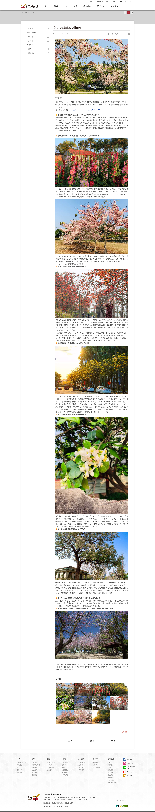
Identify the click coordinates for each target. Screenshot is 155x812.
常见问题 (110, 775)
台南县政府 (100, 1)
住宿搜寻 (65, 762)
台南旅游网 (30, 6)
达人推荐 (31, 12)
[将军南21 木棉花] (83, 689)
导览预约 (110, 772)
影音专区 (95, 765)
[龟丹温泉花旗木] (83, 717)
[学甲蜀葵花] (101, 689)
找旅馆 (64, 765)
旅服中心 (110, 762)
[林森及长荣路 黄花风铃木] (101, 717)
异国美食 (80, 767)
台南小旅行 (31, 53)
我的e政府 (117, 806)
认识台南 (30, 29)
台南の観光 (130, 763)
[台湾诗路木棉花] (119, 703)
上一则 (70, 741)
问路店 (110, 767)
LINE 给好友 (116, 34)
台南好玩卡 (31, 49)
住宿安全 (65, 772)
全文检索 (107, 1)
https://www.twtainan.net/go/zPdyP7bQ (85, 110)
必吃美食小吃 (82, 762)
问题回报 (128, 34)
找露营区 (65, 770)
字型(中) (128, 12)
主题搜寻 (49, 770)
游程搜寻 (30, 37)
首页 (22, 12)
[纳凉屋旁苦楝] (101, 703)
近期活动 (19, 767)
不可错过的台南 (21, 762)
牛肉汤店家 (81, 770)
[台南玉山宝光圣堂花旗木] (65, 689)
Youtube (129, 772)
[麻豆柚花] (65, 703)
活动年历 (19, 770)
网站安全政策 (69, 803)
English (120, 1)
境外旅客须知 (112, 782)
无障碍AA (124, 806)
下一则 (113, 741)
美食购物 (87, 6)
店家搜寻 (80, 765)
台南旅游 (129, 759)
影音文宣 (101, 6)
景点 (66, 6)
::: (88, 1)
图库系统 (95, 767)
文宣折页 (95, 762)
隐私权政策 (46, 803)
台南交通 (110, 765)
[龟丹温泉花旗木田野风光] (65, 717)
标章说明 (65, 775)
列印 (124, 34)
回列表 (92, 741)
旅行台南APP (112, 780)
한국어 (132, 1)
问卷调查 (110, 777)
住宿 (76, 6)
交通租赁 (110, 770)
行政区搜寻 (50, 767)
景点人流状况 (51, 762)
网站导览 (92, 1)
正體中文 (114, 1)
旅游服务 (114, 6)
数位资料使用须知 (57, 803)
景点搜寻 (49, 765)
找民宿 (64, 767)
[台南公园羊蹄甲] (83, 703)
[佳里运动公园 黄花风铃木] (119, 689)
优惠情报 (19, 772)
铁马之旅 (30, 45)
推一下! (112, 34)
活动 (46, 6)
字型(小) (125, 12)
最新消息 (19, 765)
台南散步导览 (31, 33)
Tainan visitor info (131, 767)
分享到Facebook (108, 34)
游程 (56, 6)
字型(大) (132, 12)
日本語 (126, 1)
